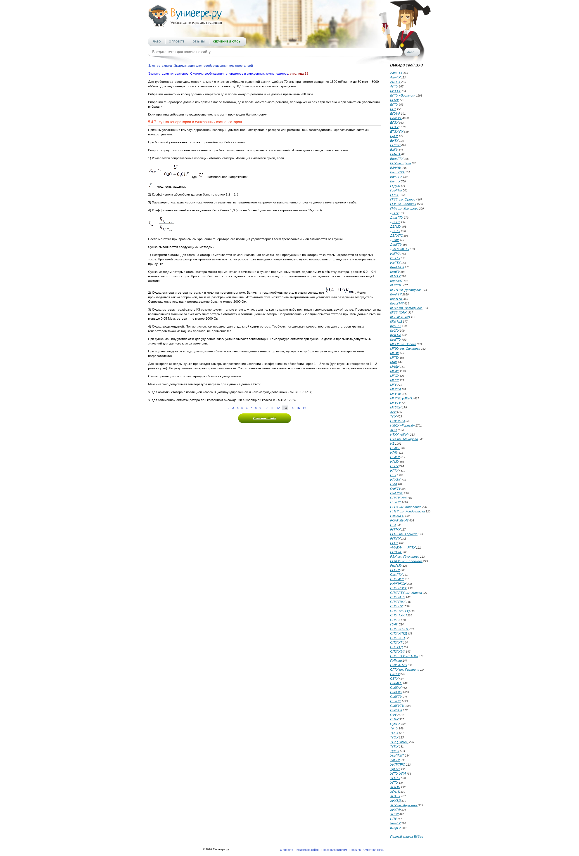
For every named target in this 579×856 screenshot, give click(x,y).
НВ (392, 443)
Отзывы (199, 41)
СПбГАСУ (397, 579)
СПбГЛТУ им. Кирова (406, 592)
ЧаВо (157, 41)
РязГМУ (396, 565)
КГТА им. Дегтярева (406, 290)
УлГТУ (395, 760)
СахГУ (395, 674)
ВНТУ (394, 140)
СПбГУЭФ (397, 651)
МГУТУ (395, 403)
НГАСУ (395, 457)
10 (266, 408)
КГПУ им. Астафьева (406, 308)
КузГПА (395, 335)
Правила (355, 849)
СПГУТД (396, 647)
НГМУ (394, 461)
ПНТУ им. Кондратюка (407, 511)
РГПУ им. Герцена (404, 534)
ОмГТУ (395, 488)
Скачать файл (264, 418)
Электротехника (160, 65)
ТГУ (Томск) (399, 742)
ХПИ (393, 430)
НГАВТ (395, 448)
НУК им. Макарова (404, 439)
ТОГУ (394, 733)
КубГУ (394, 330)
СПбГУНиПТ (399, 629)
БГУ (393, 109)
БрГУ (394, 136)
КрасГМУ (397, 303)
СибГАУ (395, 687)
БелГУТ (396, 118)
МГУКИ (395, 389)
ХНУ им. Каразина (404, 805)
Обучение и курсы (227, 41)
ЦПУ (393, 819)
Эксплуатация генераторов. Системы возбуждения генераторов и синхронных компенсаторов (218, 73)
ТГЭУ (394, 737)
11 (272, 408)
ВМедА (395, 154)
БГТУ (394, 104)
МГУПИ (395, 394)
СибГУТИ (397, 705)
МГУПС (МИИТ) (402, 398)
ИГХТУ (395, 258)
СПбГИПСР (398, 588)
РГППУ (395, 538)
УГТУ (394, 782)
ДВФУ (394, 240)
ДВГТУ (395, 231)
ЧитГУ (395, 823)
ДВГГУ (395, 222)
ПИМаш (396, 660)
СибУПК (396, 710)
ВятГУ (395, 181)
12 (278, 408)
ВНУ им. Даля (400, 163)
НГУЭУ (395, 479)
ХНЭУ (394, 814)
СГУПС (395, 701)
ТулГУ (394, 751)
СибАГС (396, 683)
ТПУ (393, 416)
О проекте (176, 41)
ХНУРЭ (395, 809)
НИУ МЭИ (397, 421)
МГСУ (394, 380)
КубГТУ (395, 326)
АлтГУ (395, 77)
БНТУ (394, 127)
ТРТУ (394, 728)
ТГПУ (394, 746)
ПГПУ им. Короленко (405, 507)
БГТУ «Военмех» (402, 95)
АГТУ (394, 86)
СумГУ (395, 724)
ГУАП (394, 624)
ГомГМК (396, 190)
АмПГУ (395, 82)
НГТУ (394, 470)
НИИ (393, 484)
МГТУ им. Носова (403, 344)
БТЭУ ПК (396, 131)
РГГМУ (395, 529)
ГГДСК (395, 186)
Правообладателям (334, 849)
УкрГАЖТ (397, 755)
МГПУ (394, 357)
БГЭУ (394, 122)
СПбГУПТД (398, 633)
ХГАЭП (395, 787)
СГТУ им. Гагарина (404, 669)
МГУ (393, 385)
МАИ (393, 362)
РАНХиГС (397, 516)
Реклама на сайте (307, 849)
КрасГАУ (396, 299)
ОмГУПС (396, 493)
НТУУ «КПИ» (399, 434)
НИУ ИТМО (398, 665)
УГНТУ (395, 778)
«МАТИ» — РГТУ (402, 547)
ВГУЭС (395, 145)
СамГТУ (396, 574)
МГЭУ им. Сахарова (405, 348)
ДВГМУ (395, 226)
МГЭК (394, 353)
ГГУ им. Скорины (403, 204)
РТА (393, 525)
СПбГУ (395, 620)
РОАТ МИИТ (399, 520)
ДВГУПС (396, 235)
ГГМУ (394, 195)
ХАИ (393, 412)
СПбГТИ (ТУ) (400, 611)
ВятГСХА (397, 172)
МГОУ (394, 375)
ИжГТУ (395, 262)
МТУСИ (395, 407)
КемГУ (395, 272)
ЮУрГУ (395, 828)
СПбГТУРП (398, 615)
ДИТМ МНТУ (399, 249)
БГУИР (395, 113)
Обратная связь (373, 849)
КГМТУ (395, 276)
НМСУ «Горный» (402, 425)
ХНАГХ (395, 796)
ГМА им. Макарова (404, 208)
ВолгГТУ (396, 158)
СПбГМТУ (397, 597)
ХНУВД (395, 800)
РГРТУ (395, 570)
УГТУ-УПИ (398, 773)
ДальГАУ (396, 217)
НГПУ (394, 466)
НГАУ (394, 452)
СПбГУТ (396, 642)
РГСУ (394, 543)
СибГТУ (396, 696)
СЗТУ (394, 678)
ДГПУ (394, 213)
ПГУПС (395, 502)
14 (292, 408)
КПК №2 (396, 321)
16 (304, 408)
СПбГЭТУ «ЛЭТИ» (404, 656)
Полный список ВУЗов (406, 836)
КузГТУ (395, 339)
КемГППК (397, 267)
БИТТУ (395, 91)
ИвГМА (395, 253)
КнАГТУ (396, 294)
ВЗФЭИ (395, 168)
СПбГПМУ (397, 602)
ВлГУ (394, 149)
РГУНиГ (396, 552)
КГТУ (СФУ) (399, 312)
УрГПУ (395, 769)
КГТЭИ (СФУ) (400, 317)
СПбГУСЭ (397, 638)
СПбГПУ (396, 606)
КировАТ (396, 281)
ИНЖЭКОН (398, 583)
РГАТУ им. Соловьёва (406, 561)
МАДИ (394, 366)
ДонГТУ (396, 244)
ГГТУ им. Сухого (402, 199)
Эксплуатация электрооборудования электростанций (213, 65)
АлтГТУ (396, 73)
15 (298, 408)
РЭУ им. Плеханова (404, 556)
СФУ (393, 715)
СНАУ (394, 719)
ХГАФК (395, 791)
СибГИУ (396, 692)
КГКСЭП (396, 285)
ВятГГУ (396, 177)
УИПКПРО (397, 764)
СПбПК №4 (398, 498)
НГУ (393, 475)
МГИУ (394, 371)
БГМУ (394, 100)
